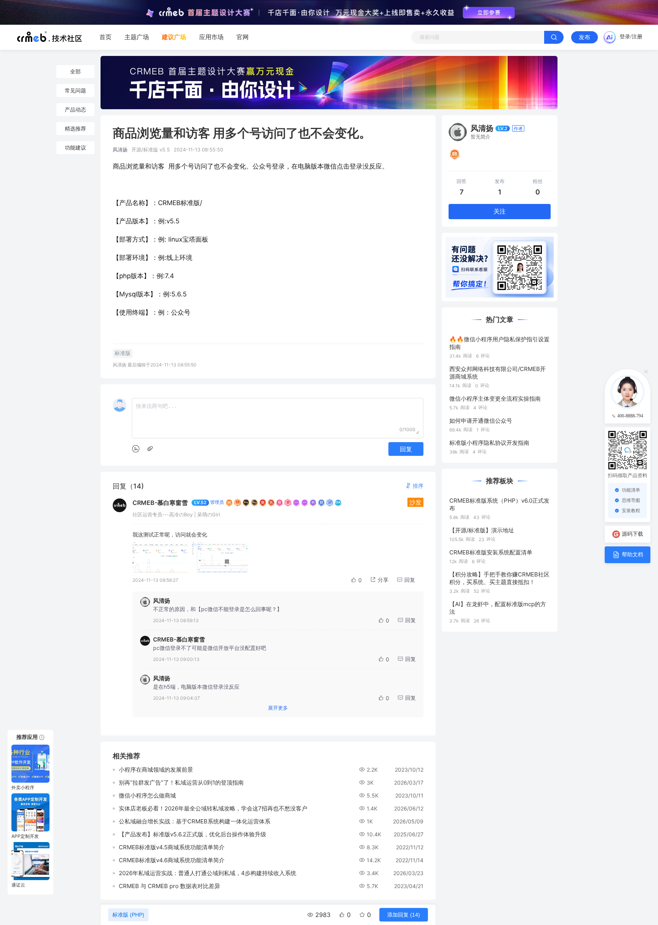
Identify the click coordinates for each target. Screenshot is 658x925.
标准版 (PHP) (128, 915)
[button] (414, 485)
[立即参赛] (488, 12)
